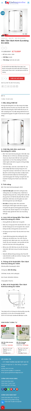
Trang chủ (4, 38)
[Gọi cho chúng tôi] (8, 389)
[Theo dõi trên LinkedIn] (14, 389)
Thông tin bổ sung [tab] (7, 99)
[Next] (30, 340)
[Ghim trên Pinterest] (14, 86)
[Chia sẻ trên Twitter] (8, 86)
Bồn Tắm (11, 38)
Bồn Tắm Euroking (20, 38)
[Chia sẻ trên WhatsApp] (2, 86)
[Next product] (2, 48)
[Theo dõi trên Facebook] (2, 389)
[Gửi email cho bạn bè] (11, 86)
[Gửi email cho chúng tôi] (5, 389)
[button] (2, 3)
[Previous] (1, 340)
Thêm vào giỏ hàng (16, 78)
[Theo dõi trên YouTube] (17, 389)
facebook (16, 315)
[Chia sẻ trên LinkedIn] (17, 86)
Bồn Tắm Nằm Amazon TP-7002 (7, 343)
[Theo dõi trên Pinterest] (11, 389)
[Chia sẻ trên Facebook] (5, 86)
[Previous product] (5, 48)
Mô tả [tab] (3, 95)
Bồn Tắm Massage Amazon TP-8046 (21, 343)
